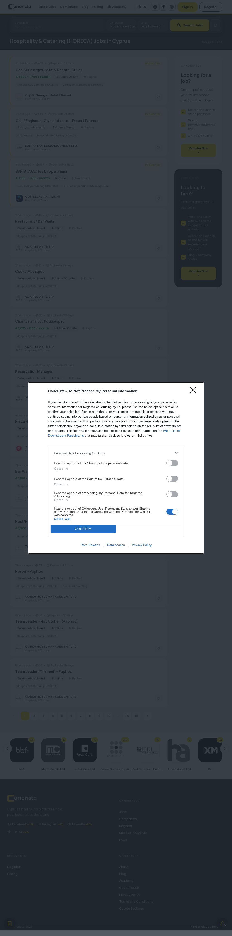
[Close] (194, 391)
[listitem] (116, 453)
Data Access (116, 545)
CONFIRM (83, 529)
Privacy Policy (142, 545)
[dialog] (116, 468)
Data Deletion (90, 545)
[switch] (172, 463)
